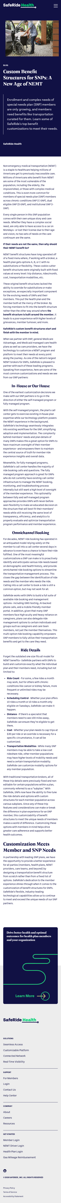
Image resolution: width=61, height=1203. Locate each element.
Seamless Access (13, 1044)
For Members (10, 1078)
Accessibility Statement (13, 1196)
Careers (7, 1117)
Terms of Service (10, 1192)
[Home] (21, 1020)
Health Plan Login (13, 1151)
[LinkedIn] (4, 1171)
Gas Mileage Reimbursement (19, 1157)
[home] (19, 5)
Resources (9, 1123)
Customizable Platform (16, 1050)
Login (6, 1084)
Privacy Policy (9, 1188)
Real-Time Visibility (14, 1061)
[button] (47, 6)
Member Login (11, 1140)
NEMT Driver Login (13, 1145)
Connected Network (14, 1056)
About (6, 1112)
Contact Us (9, 1089)
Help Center (10, 1095)
